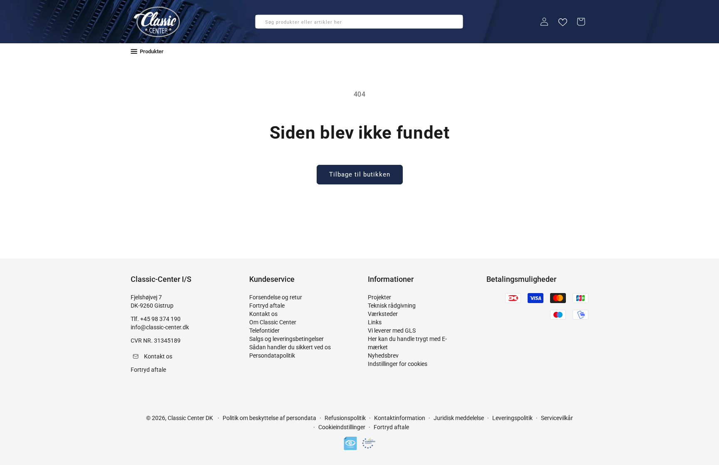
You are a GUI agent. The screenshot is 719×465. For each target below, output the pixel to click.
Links (375, 322)
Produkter (152, 51)
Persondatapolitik (272, 355)
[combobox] (359, 21)
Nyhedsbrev (383, 355)
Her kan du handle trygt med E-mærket (407, 343)
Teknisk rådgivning (392, 305)
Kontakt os (263, 314)
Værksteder (383, 314)
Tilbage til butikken (359, 174)
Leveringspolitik (512, 418)
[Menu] (134, 51)
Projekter (379, 297)
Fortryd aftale (267, 305)
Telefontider (264, 330)
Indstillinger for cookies (397, 364)
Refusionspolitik (345, 418)
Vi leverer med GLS (392, 330)
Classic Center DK (190, 418)
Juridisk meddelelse (459, 418)
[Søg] (264, 24)
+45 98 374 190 (160, 319)
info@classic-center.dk (160, 327)
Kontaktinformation (399, 418)
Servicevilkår (557, 418)
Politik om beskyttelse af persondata (269, 418)
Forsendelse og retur (275, 297)
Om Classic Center (272, 322)
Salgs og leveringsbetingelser (286, 339)
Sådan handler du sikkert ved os (290, 347)
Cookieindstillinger (341, 427)
